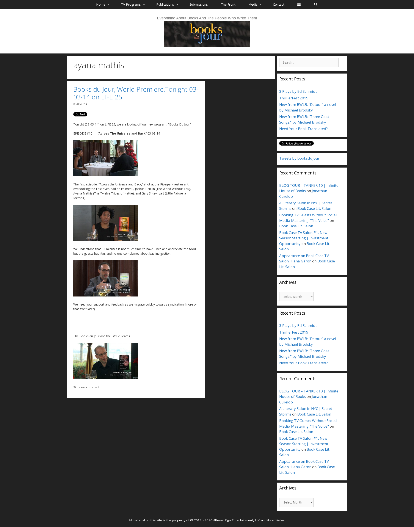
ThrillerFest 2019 (293, 98)
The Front (228, 4)
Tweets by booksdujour (299, 158)
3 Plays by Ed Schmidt (298, 91)
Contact (278, 4)
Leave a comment (88, 387)
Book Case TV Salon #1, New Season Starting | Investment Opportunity (303, 238)
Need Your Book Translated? (303, 128)
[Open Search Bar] (315, 4)
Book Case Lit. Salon (314, 208)
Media (252, 4)
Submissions (199, 4)
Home (100, 4)
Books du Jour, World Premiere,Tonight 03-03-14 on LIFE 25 (135, 93)
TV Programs (131, 4)
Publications (165, 4)
